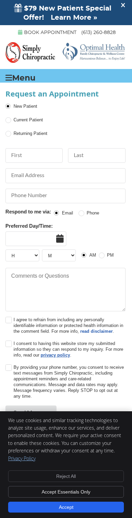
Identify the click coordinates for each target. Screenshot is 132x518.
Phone (93, 212)
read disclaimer (96, 331)
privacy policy (55, 355)
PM (110, 255)
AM (92, 255)
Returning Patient (30, 133)
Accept (66, 507)
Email (67, 212)
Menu (24, 77)
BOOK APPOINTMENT (50, 32)
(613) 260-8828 (98, 32)
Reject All (66, 476)
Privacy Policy (22, 458)
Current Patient (28, 119)
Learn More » (74, 17)
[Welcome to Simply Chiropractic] (65, 60)
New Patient (25, 106)
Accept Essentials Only (66, 492)
